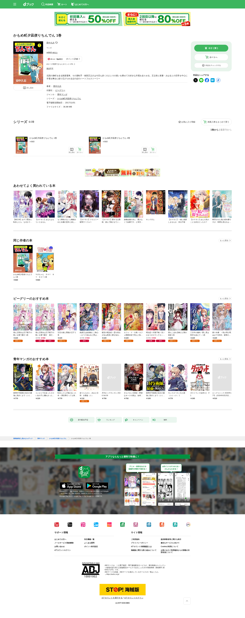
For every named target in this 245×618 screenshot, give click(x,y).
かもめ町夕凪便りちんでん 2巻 (116, 138)
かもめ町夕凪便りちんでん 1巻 (43, 138)
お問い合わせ (59, 547)
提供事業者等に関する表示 (171, 539)
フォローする (56, 42)
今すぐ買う (213, 48)
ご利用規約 (135, 539)
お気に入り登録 (188, 122)
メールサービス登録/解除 (64, 543)
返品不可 (50, 69)
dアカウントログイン (62, 550)
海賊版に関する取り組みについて (144, 550)
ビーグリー (60, 90)
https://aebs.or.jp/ (112, 574)
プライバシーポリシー (139, 543)
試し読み (30, 88)
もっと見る (224, 240)
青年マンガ (62, 94)
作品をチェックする (213, 65)
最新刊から (226, 130)
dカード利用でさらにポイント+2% (60, 64)
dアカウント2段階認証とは (141, 547)
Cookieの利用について (169, 547)
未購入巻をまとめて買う (218, 122)
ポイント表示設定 (91, 547)
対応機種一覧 (89, 539)
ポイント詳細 (72, 59)
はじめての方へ (60, 539)
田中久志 (50, 43)
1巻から (215, 130)
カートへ (213, 57)
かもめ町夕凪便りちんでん (69, 98)
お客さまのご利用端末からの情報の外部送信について (175, 551)
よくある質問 (89, 543)
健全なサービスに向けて (170, 543)
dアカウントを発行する (112, 598)
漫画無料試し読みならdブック (23, 438)
